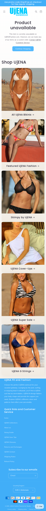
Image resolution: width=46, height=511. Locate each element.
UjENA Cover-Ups (21, 268)
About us (7, 427)
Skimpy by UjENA (21, 217)
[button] (4, 11)
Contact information (34, 509)
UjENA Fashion (14, 506)
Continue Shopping (23, 49)
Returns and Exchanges (13, 447)
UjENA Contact (9, 452)
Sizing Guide (9, 432)
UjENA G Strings (21, 371)
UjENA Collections (10, 423)
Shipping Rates (9, 456)
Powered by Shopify (25, 506)
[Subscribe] (35, 475)
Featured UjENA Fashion (21, 166)
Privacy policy (12, 509)
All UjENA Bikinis (21, 114)
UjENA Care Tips (10, 437)
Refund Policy (9, 461)
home (6, 418)
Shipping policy (22, 509)
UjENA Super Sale (21, 320)
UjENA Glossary (10, 442)
